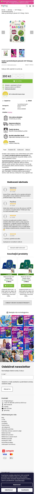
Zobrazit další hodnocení (17, 248)
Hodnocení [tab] (20, 150)
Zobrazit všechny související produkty (17, 303)
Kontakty (4, 421)
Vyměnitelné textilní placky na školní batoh (23, 105)
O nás (3, 419)
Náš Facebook (8, 404)
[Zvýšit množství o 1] (22, 76)
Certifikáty (5, 423)
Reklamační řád (6, 433)
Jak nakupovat (6, 427)
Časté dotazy (5, 425)
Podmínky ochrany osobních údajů (11, 431)
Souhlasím (25, 490)
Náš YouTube (8, 408)
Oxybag (10, 112)
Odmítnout (9, 490)
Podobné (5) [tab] (11, 150)
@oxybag (6, 410)
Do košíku (19, 81)
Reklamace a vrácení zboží (9, 437)
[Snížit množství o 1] (14, 76)
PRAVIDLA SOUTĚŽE (7, 438)
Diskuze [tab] (28, 150)
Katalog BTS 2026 (6, 440)
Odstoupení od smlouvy (8, 444)
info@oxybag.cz (8, 401)
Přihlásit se (7, 389)
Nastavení (17, 485)
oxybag (6, 406)
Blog (3, 417)
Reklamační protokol (7, 435)
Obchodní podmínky (7, 429)
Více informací (19, 481)
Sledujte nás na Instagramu (19, 312)
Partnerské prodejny (7, 442)
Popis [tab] (4, 150)
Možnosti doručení (10, 89)
